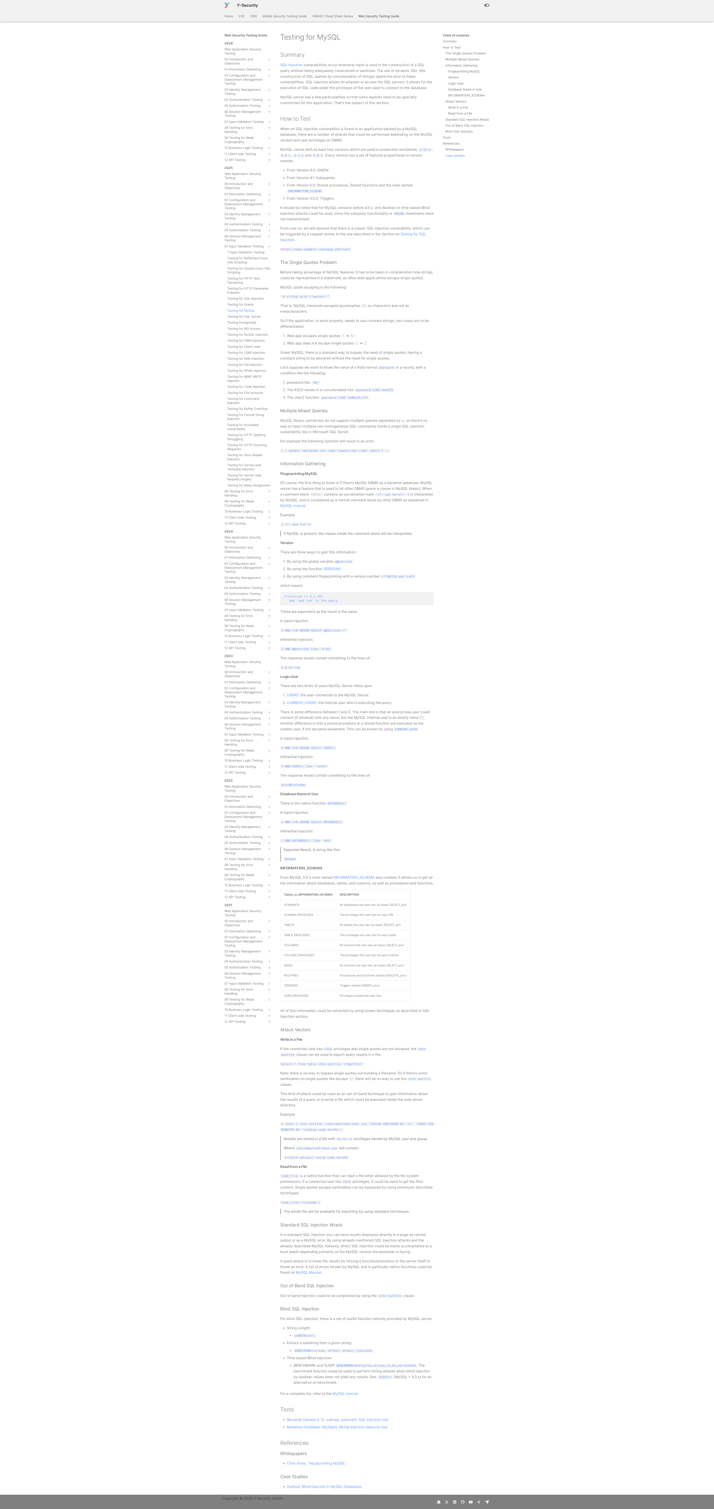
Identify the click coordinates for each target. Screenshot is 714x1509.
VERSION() (332, 569)
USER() (293, 695)
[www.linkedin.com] (454, 1501)
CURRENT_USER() (301, 702)
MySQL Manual (308, 1272)
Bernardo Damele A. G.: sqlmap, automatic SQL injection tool (337, 1419)
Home (228, 16)
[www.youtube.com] (470, 1501)
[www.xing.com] (478, 1501)
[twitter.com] (446, 1501)
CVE (242, 16)
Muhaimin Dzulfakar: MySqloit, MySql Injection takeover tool (337, 1427)
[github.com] (462, 1501)
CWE (253, 16)
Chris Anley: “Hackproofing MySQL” (316, 1463)
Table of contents (456, 35)
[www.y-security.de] (438, 1501)
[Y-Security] (227, 5)
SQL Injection (291, 65)
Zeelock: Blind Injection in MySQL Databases (324, 1486)
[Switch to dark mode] (486, 5)
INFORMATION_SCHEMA (354, 877)
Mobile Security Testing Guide (285, 16)
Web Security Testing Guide (378, 16)
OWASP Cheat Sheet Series (332, 16)
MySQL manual (293, 505)
